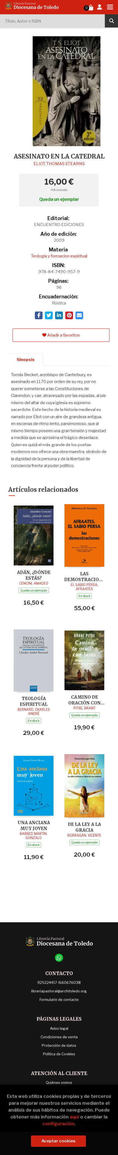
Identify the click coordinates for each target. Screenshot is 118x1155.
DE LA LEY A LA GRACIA (84, 827)
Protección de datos (59, 1045)
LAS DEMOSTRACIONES (84, 576)
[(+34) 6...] (59, 958)
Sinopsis (26, 359)
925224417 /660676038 (59, 982)
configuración (58, 1123)
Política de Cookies (59, 1054)
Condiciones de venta (59, 1037)
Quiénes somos (59, 1082)
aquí (74, 1117)
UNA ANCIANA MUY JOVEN (34, 825)
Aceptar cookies (58, 1141)
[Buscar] (111, 20)
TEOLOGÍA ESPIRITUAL (33, 701)
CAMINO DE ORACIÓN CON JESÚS (84, 700)
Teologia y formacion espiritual (59, 256)
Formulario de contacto (59, 999)
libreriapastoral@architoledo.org (59, 991)
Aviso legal (59, 1028)
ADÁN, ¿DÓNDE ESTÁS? (33, 575)
